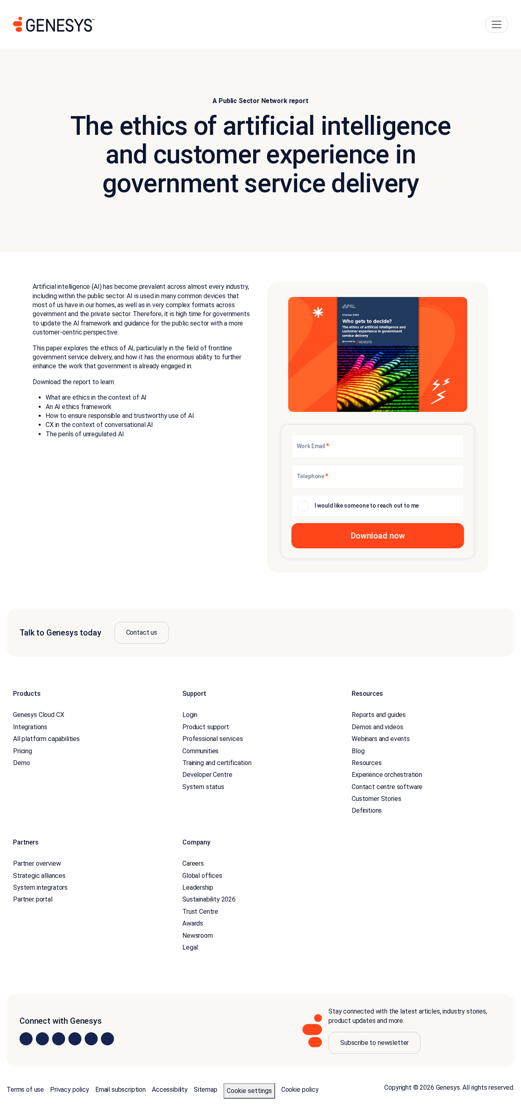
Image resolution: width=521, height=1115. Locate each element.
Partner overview (37, 863)
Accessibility (170, 1089)
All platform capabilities (46, 739)
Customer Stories (376, 799)
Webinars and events (381, 739)
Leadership (197, 887)
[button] (377, 535)
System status (203, 787)
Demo (21, 763)
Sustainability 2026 (209, 899)
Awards (192, 923)
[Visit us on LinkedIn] (26, 1038)
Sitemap (205, 1089)
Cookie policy (300, 1089)
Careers (193, 863)
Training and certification (217, 763)
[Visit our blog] (107, 1038)
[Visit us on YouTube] (91, 1038)
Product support (205, 727)
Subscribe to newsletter (374, 1043)
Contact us (141, 632)
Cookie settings (249, 1091)
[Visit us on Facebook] (74, 1038)
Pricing (22, 751)
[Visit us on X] (58, 1038)
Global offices (202, 876)
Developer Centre (207, 775)
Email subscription (120, 1089)
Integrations (30, 727)
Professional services (212, 739)
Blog (358, 751)
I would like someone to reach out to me (367, 505)
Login (189, 715)
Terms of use (25, 1089)
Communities (200, 751)
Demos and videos (377, 727)
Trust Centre (200, 911)
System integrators (40, 887)
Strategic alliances (39, 876)
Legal (190, 947)
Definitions (367, 810)
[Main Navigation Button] (496, 24)
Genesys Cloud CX (38, 715)
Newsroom (197, 935)
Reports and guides (379, 715)
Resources (367, 763)
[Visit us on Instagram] (42, 1038)
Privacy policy (69, 1089)
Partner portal (33, 899)
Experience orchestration (387, 775)
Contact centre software (387, 787)
